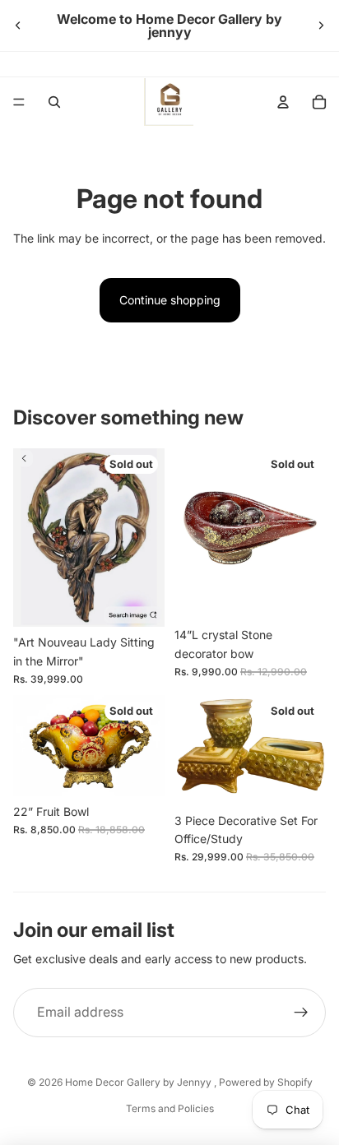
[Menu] (19, 102)
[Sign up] (301, 1012)
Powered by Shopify (266, 1082)
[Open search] (54, 102)
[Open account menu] (283, 102)
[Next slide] (321, 25)
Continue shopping (170, 300)
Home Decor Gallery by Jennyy (139, 1082)
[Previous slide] (18, 25)
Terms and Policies (170, 1108)
